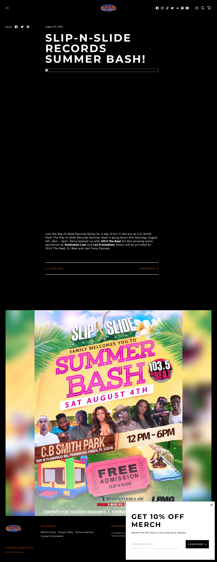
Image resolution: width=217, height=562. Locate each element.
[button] (202, 8)
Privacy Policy (65, 532)
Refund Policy (48, 532)
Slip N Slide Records (23, 548)
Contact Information (52, 536)
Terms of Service (84, 532)
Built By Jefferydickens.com (15, 552)
